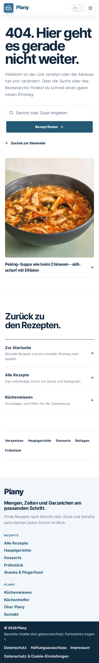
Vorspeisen (14, 440)
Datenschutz (15, 647)
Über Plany (14, 606)
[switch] (78, 8)
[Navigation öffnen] (90, 8)
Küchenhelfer (17, 599)
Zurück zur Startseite (28, 143)
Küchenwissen (18, 592)
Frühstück (13, 450)
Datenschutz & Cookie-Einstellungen (36, 656)
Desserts (63, 440)
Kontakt (11, 614)
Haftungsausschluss (49, 647)
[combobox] (49, 113)
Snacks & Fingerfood (23, 572)
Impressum (80, 647)
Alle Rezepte (16, 543)
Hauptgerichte (39, 440)
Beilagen (82, 440)
